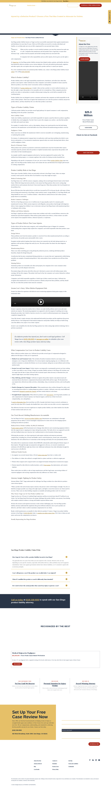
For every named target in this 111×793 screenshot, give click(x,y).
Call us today (17, 600)
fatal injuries (50, 394)
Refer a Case (73, 5)
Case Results (36, 769)
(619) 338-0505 (26, 71)
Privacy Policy (55, 769)
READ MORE (17, 664)
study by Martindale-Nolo (19, 402)
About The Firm (37, 760)
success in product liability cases (33, 418)
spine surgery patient (17, 428)
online (12, 71)
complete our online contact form (46, 513)
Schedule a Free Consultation (90, 5)
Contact (48, 5)
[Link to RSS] (99, 760)
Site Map (70, 760)
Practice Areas (31, 5)
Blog (35, 766)
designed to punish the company (28, 391)
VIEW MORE (88, 127)
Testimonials (71, 766)
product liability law (26, 88)
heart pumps (47, 465)
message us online (42, 339)
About (22, 5)
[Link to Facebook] (90, 760)
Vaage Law (13, 37)
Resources (40, 5)
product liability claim (57, 160)
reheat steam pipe (42, 455)
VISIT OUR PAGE (88, 152)
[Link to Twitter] (93, 760)
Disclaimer (54, 763)
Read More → (66, 1)
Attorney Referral (38, 763)
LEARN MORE (84, 59)
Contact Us (54, 760)
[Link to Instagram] (96, 760)
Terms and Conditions (73, 763)
